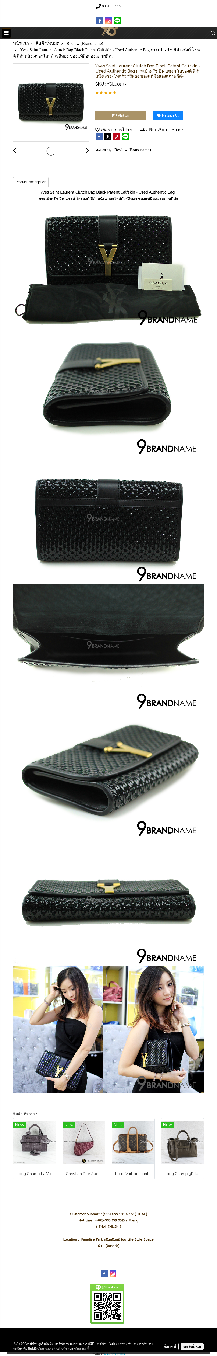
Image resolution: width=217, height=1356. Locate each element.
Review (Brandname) (132, 149)
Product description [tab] (30, 182)
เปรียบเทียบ (156, 129)
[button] (211, 33)
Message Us (170, 115)
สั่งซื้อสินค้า (122, 115)
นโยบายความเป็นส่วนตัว (52, 1348)
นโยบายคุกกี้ (81, 1348)
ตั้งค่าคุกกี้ (170, 1346)
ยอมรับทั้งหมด (192, 1346)
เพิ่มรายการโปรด (116, 129)
